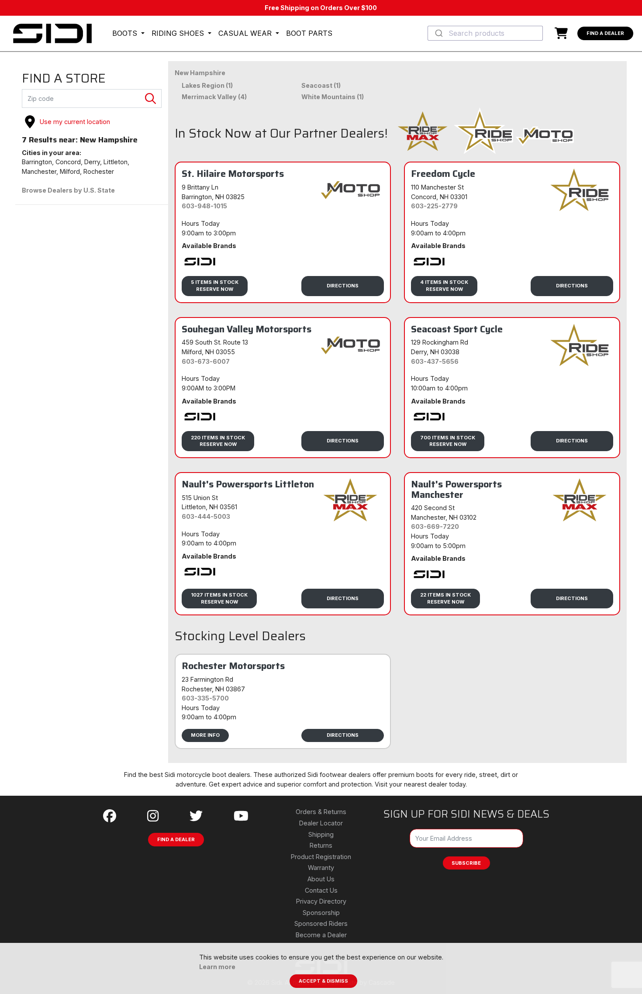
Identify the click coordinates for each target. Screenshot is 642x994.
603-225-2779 (434, 206)
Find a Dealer (605, 33)
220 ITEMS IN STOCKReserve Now (218, 441)
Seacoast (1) (321, 85)
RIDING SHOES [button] (179, 33)
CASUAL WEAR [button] (246, 33)
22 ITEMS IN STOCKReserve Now (445, 598)
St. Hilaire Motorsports (233, 173)
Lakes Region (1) (207, 85)
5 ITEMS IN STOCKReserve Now (214, 285)
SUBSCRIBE (466, 863)
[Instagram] (153, 816)
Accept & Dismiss (323, 981)
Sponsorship (321, 912)
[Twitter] (196, 816)
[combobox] (485, 33)
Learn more (217, 966)
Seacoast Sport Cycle (457, 328)
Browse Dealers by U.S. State (68, 190)
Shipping (321, 834)
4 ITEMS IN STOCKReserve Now (444, 285)
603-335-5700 (205, 698)
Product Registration (321, 856)
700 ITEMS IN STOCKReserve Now (447, 441)
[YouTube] (241, 816)
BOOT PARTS (309, 33)
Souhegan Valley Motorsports (246, 328)
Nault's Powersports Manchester (456, 489)
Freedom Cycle (443, 173)
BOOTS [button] (125, 33)
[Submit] (438, 33)
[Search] (150, 99)
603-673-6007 (206, 361)
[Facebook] (109, 816)
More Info (205, 735)
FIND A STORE (64, 79)
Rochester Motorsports (233, 665)
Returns (321, 845)
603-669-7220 (435, 526)
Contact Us (321, 890)
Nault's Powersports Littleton (248, 483)
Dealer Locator (321, 823)
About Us (321, 879)
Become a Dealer (321, 935)
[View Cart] (563, 33)
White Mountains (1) (332, 96)
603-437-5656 (435, 361)
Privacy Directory (321, 901)
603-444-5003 (206, 516)
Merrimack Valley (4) (214, 96)
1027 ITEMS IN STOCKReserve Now (219, 598)
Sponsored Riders (321, 923)
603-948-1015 (204, 206)
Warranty (321, 867)
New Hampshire (200, 72)
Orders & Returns (321, 811)
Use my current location (75, 121)
